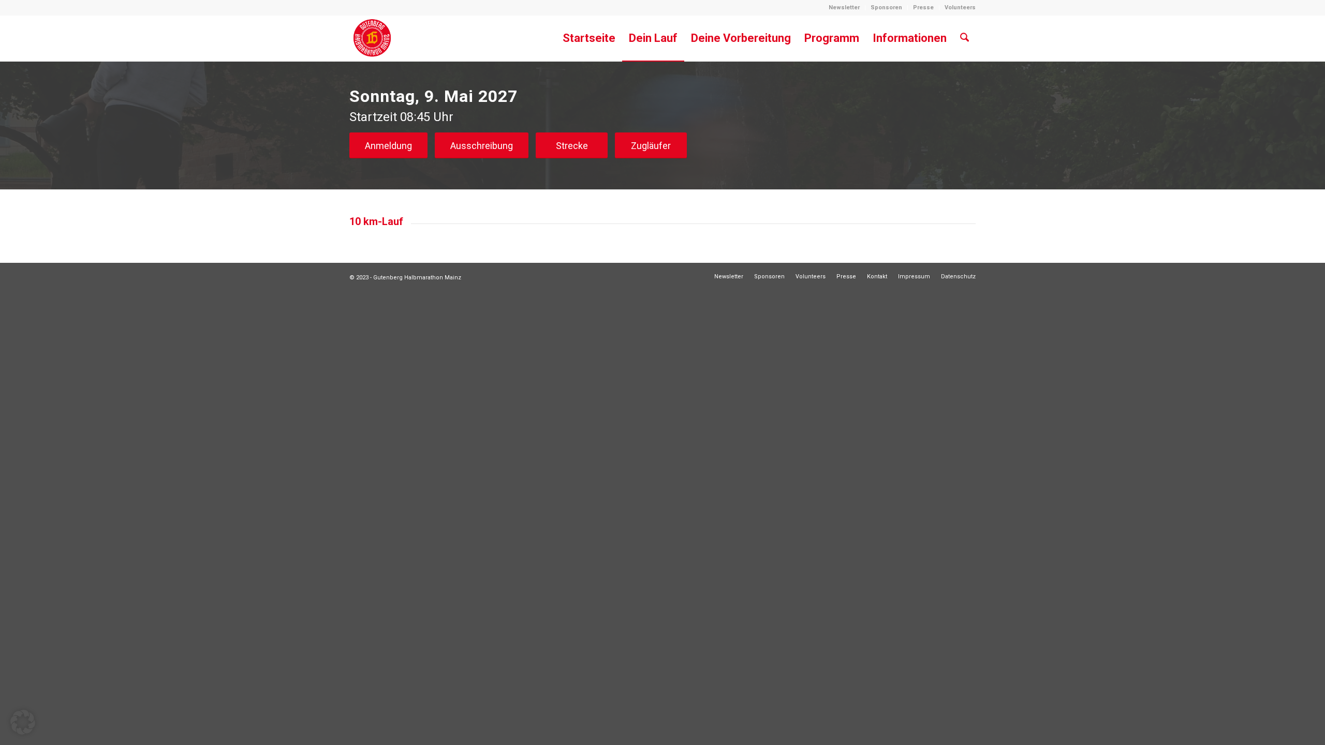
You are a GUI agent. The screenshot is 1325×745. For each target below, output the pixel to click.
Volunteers (960, 7)
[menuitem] (844, 7)
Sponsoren (886, 7)
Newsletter (844, 7)
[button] (23, 722)
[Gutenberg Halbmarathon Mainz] (372, 38)
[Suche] (964, 38)
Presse (923, 7)
